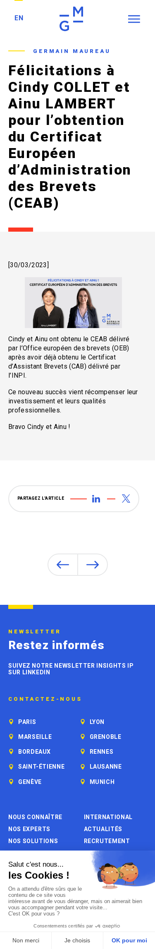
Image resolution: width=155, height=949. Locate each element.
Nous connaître (35, 817)
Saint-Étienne (41, 766)
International (108, 817)
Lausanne (106, 766)
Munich (102, 782)
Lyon (97, 722)
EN (18, 18)
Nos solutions (33, 841)
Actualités (103, 829)
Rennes (102, 751)
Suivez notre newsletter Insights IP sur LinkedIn (71, 669)
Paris (27, 722)
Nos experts (29, 829)
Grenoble (106, 736)
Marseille (35, 736)
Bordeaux (34, 751)
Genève (30, 782)
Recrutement (107, 841)
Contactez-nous (45, 699)
